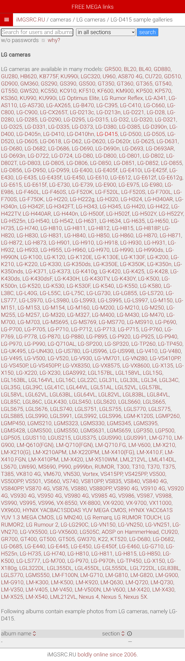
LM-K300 (37, 582)
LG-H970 (99, 250)
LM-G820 (141, 575)
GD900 (9, 83)
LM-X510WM (102, 459)
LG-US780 (68, 351)
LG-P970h (103, 561)
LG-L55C (50, 293)
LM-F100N (65, 575)
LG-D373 (82, 127)
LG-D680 (11, 148)
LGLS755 (110, 409)
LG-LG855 (125, 293)
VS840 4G (154, 481)
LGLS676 (37, 409)
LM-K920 (87, 582)
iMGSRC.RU (30, 19)
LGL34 (149, 380)
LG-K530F (78, 286)
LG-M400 (103, 315)
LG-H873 (35, 242)
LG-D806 (77, 163)
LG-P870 (50, 336)
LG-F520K (80, 192)
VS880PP (100, 488)
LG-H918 (107, 242)
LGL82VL (109, 394)
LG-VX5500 (33, 532)
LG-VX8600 (136, 365)
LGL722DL (142, 568)
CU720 (153, 76)
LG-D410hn (80, 134)
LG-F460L (28, 192)
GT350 (106, 83)
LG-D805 (53, 163)
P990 (64, 467)
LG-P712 (81, 329)
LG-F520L (107, 192)
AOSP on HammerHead (130, 532)
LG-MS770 (112, 322)
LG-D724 (62, 156)
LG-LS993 (83, 300)
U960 (109, 76)
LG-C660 (154, 105)
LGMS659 (119, 430)
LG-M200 (103, 307)
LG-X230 (50, 373)
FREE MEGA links (93, 7)
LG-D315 (97, 119)
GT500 (47, 539)
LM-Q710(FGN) (74, 445)
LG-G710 (153, 546)
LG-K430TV (95, 278)
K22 (103, 539)
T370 (153, 467)
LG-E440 (35, 546)
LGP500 (164, 430)
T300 (123, 467)
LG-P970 (11, 344)
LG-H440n (65, 214)
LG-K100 (31, 257)
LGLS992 (86, 416)
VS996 (46, 503)
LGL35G (10, 387)
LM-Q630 (111, 582)
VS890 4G (126, 488)
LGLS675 (12, 409)
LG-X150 (154, 561)
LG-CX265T (53, 112)
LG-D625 (143, 141)
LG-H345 (110, 206)
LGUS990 (110, 438)
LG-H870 (146, 235)
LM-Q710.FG (110, 445)
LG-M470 (153, 315)
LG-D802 (153, 156)
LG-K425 (133, 271)
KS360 (9, 98)
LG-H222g (82, 199)
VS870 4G (37, 488)
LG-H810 (51, 228)
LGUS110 (34, 438)
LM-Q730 (162, 582)
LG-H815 (122, 228)
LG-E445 (58, 546)
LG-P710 (58, 329)
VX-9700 (136, 503)
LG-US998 (122, 351)
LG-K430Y (124, 278)
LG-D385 (129, 127)
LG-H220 (56, 199)
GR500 (113, 69)
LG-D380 (106, 127)
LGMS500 (39, 430)
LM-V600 (139, 445)
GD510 (172, 76)
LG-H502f (118, 214)
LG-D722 (38, 156)
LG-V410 (147, 351)
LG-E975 (129, 185)
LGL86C (32, 402)
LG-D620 (94, 141)
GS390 (68, 83)
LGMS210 (39, 423)
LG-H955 (51, 250)
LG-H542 (62, 221)
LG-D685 (11, 546)
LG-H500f (92, 214)
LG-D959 (58, 170)
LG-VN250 (130, 524)
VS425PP (136, 474)
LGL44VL (77, 387)
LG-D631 (167, 141)
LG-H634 (110, 221)
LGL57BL (150, 387)
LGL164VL (40, 380)
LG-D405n (28, 134)
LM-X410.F (149, 452)
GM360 (29, 83)
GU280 (9, 76)
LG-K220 (27, 264)
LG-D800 (106, 156)
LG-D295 (74, 119)
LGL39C (32, 387)
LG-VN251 (157, 524)
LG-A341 (155, 98)
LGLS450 (80, 402)
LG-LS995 (110, 300)
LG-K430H (66, 278)
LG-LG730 (98, 293)
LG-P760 (151, 329)
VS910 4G (153, 488)
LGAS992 (74, 373)
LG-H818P (148, 228)
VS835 (113, 481)
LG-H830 (27, 235)
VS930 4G (22, 495)
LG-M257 (29, 315)
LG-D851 (124, 163)
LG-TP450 (170, 344)
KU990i (69, 76)
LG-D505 (154, 134)
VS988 (163, 495)
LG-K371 (36, 271)
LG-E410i (131, 170)
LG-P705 (34, 329)
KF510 (87, 91)
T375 (168, 467)
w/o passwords (20, 40)
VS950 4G (49, 495)
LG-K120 (54, 257)
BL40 (145, 69)
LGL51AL (101, 387)
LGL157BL (100, 373)
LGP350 (143, 430)
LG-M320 (53, 315)
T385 (7, 474)
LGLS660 (129, 402)
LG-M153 (29, 307)
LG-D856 (11, 170)
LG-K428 (157, 271)
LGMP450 (13, 423)
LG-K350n (159, 264)
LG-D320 (141, 119)
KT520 (118, 539)
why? (54, 40)
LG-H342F (32, 206)
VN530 (71, 474)
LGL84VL (158, 394)
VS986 (126, 495)
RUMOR (104, 467)
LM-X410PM (43, 459)
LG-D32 (120, 119)
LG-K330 (50, 264)
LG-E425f (155, 170)
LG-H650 (158, 221)
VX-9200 (113, 503)
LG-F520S (133, 192)
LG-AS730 (32, 105)
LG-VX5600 (63, 532)
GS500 (87, 83)
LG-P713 (104, 329)
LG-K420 (110, 271)
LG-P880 (73, 336)
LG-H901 (59, 242)
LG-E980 (152, 185)
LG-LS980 (57, 300)
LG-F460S (54, 192)
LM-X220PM (84, 452)
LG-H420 (134, 206)
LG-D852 (148, 163)
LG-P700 (11, 329)
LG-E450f (105, 546)
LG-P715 (128, 329)
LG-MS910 (140, 322)
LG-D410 (53, 134)
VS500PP (12, 481)
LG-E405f (106, 170)
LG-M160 (78, 307)
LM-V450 (61, 589)
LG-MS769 (83, 322)
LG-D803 (29, 163)
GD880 (162, 69)
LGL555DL (115, 568)
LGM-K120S (138, 416)
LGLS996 (110, 416)
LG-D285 (27, 119)
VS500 (157, 474)
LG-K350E (105, 264)
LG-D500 (130, 134)
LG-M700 (54, 561)
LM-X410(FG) (118, 452)
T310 (138, 467)
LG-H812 (99, 228)
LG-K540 (103, 286)
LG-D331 (35, 127)
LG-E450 (74, 177)
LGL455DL (87, 568)
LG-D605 (27, 141)
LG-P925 (143, 336)
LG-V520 (58, 358)
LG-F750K (31, 199)
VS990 (9, 503)
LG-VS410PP (165, 358)
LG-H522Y (171, 214)
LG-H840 (75, 235)
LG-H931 (154, 242)
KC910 (68, 91)
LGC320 (90, 76)
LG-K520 (30, 286)
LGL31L (108, 380)
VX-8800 (90, 503)
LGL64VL (85, 394)
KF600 (105, 91)
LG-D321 (165, 119)
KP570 (163, 91)
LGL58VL (12, 394)
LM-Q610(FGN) (35, 445)
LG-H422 (158, 206)
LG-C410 (130, 105)
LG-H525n (13, 221)
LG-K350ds (77, 264)
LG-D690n (107, 148)
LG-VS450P (14, 365)
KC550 (49, 91)
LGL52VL (126, 387)
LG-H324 (131, 199)
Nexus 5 (111, 597)
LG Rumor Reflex (122, 98)
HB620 (28, 76)
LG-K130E (106, 257)
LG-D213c (82, 112)
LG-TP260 (143, 344)
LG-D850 (100, 163)
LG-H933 (27, 250)
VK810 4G (28, 474)
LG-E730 (59, 185)
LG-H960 (75, 250)
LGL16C (65, 380)
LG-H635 (134, 221)
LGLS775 (159, 409)
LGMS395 (145, 423)
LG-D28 (156, 112)
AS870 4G (130, 76)
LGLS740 (61, 409)
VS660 (52, 481)
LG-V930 (81, 358)
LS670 (9, 467)
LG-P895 (96, 336)
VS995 (28, 503)
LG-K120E (80, 257)
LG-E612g (170, 177)
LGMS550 (66, 430)
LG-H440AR (37, 214)
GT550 (9, 91)
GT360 (125, 83)
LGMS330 (92, 423)
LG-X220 (26, 373)
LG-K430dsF (37, 278)
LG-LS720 (151, 293)
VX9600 (10, 510)
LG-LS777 (28, 561)
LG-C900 (27, 112)
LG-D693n (13, 156)
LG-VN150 (103, 524)
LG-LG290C (74, 524)
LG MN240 (69, 517)
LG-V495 (11, 358)
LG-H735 (30, 553)
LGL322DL (32, 568)
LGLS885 (12, 416)
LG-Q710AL (61, 344)
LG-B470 (83, 105)
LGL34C (168, 380)
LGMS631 (92, 430)
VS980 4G (76, 495)
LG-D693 (132, 148)
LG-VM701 (107, 358)
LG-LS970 (31, 300)
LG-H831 (51, 235)
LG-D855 (171, 163)
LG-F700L (159, 192)
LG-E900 (105, 185)
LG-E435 (26, 177)
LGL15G (152, 373)
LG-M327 (78, 315)
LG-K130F (133, 257)
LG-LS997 (136, 300)
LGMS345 (119, 423)
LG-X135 (162, 365)
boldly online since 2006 (107, 654)
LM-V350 (12, 589)
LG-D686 (58, 148)
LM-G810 (116, 575)
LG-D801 (129, 156)
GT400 (28, 539)
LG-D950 (35, 170)
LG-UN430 (40, 351)
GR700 (9, 539)
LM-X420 (72, 459)
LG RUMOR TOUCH (137, 517)
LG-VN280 (135, 358)
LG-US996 (95, 351)
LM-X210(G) (15, 452)
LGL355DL (59, 568)
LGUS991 (135, 438)
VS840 (132, 481)
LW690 (27, 467)
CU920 (169, 532)
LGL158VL (127, 373)
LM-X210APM (49, 452)
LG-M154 (53, 307)
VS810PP (92, 481)
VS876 (60, 488)
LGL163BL (13, 380)
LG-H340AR (159, 199)
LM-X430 (163, 589)
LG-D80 (84, 156)
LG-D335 (58, 127)
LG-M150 (161, 300)
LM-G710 (160, 438)
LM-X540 (37, 597)
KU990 (28, 98)
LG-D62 (73, 141)
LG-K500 (148, 278)
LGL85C (10, 402)
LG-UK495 (13, 351)
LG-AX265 (58, 105)
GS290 (49, 83)
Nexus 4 (89, 597)
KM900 (125, 91)
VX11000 (160, 503)
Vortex (90, 474)
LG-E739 (82, 185)
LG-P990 (34, 344)
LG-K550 (127, 286)
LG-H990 (122, 250)
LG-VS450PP (45, 365)
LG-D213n (108, 112)
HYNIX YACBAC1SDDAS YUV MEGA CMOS (74, 510)
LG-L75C (73, 293)
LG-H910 (83, 242)
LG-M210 (128, 307)
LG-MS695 (55, 322)
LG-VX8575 (106, 365)
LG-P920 (120, 336)
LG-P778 (26, 336)
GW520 (29, 91)
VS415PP (111, 474)
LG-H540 (38, 221)
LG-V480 (170, 351)
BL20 (130, 69)
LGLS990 (37, 416)
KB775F (48, 76)
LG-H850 (99, 235)
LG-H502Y (144, 214)
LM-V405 (37, 589)
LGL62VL (36, 394)
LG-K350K (132, 264)
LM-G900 (166, 575)
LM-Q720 (137, 582)
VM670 (52, 474)
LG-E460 (129, 546)
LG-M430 (128, 315)
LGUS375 (84, 438)
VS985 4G (103, 495)
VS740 (70, 481)
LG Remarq (98, 517)
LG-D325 (11, 127)
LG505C (89, 532)
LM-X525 (12, 597)
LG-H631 (86, 221)
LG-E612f (144, 177)
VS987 (145, 495)
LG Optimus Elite (79, 98)
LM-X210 (164, 445)
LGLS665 (154, 402)
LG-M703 (29, 322)
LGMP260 (168, 416)
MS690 (47, 467)
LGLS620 (105, 402)
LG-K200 (157, 257)
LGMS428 (13, 430)
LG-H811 (75, 228)
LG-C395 (107, 105)
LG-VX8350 (76, 365)
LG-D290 (50, 119)
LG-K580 (150, 286)
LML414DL (162, 459)
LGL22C (87, 380)
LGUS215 (59, 438)
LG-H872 (11, 242)
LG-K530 (53, 286)
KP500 (144, 91)
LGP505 (10, 438)
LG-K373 (59, 271)
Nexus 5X (135, 597)
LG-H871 (170, 235)
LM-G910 (12, 582)
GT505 (66, 539)
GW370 (86, 539)
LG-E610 (97, 177)
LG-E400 (82, 170)
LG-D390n (155, 127)
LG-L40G (26, 293)
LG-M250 (153, 307)
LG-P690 (165, 322)
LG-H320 (107, 199)
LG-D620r (119, 141)
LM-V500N (88, 589)
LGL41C (54, 387)
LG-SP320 (117, 344)
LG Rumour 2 (42, 524)
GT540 (163, 83)
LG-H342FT (59, 206)
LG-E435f (50, 177)
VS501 (33, 481)
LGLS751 (86, 409)
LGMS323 (66, 423)
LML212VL (133, 459)
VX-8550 (67, 503)
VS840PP (12, 488)
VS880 (79, 488)
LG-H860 (122, 235)
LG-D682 (35, 148)
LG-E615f (35, 185)
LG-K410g (85, 271)
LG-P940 (166, 336)
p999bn (82, 467)
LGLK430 (55, 402)
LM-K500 (62, 582)
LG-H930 (131, 242)
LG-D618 (50, 141)
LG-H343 (86, 206)
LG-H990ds (149, 250)
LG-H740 (27, 228)
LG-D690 (82, 148)
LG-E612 (120, 177)
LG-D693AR (160, 148)
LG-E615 (11, 185)
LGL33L (129, 380)
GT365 (144, 83)
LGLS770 (135, 409)
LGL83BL (134, 394)
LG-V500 (34, 358)
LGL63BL (61, 394)
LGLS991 (61, 416)
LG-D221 (133, 112)
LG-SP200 (90, 344)
